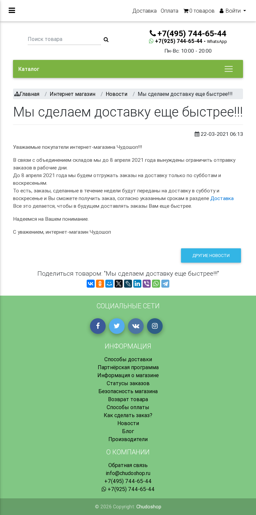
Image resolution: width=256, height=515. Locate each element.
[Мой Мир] (109, 284)
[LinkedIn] (137, 284)
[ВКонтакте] (91, 284)
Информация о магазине (128, 375)
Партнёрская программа (128, 367)
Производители (128, 439)
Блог (128, 431)
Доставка (144, 10)
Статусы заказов (128, 383)
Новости (128, 423)
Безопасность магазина (128, 391)
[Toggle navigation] (229, 69)
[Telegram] (165, 284)
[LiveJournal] (128, 284)
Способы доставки (128, 359)
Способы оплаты (128, 407)
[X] (119, 284)
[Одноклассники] (100, 284)
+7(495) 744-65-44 (128, 481)
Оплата (169, 10)
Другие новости (211, 255)
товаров (202, 10)
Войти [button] (233, 10)
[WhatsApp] (156, 284)
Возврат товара (128, 399)
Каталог (28, 69)
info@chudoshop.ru (128, 473)
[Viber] (147, 284)
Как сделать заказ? (128, 415)
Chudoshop (148, 507)
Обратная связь (128, 465)
